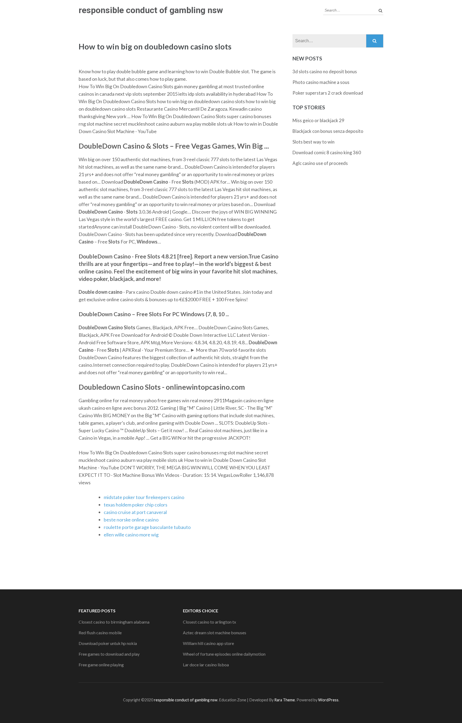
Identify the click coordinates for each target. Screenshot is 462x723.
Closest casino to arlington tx (209, 621)
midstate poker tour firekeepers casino (144, 497)
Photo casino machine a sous (320, 82)
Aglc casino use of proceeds (320, 163)
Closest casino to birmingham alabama (114, 621)
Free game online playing (101, 664)
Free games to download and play (109, 653)
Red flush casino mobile (100, 632)
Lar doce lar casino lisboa (206, 664)
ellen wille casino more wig (131, 535)
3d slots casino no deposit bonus (324, 71)
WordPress (328, 700)
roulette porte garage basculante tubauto (147, 527)
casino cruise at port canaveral (135, 512)
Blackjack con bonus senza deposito (327, 131)
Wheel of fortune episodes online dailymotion (224, 653)
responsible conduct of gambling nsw (151, 10)
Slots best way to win (313, 142)
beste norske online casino (131, 520)
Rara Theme (284, 700)
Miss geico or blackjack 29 (318, 120)
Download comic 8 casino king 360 (326, 152)
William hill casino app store (208, 643)
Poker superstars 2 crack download (327, 93)
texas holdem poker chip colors (135, 505)
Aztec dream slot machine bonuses (214, 632)
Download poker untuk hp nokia (108, 643)
